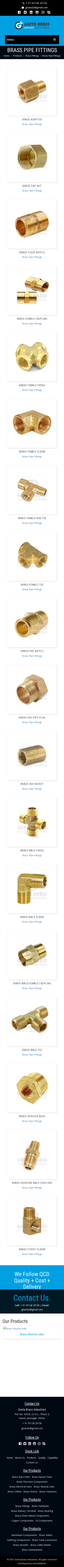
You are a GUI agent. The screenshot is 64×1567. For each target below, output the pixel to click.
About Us (20, 1457)
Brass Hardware (40, 1506)
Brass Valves (46, 1535)
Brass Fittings (32, 55)
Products (17, 55)
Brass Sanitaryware (32, 1549)
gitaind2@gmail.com (36, 7)
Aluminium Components (24, 1535)
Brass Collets (14, 1491)
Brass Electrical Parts (21, 1486)
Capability (53, 1457)
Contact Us (32, 1462)
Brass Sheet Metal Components (32, 1515)
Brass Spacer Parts (42, 1476)
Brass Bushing (45, 1510)
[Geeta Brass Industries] (32, 25)
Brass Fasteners (48, 1491)
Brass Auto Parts (21, 1476)
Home (7, 55)
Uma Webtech (39, 1563)
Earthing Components (18, 1540)
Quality (42, 1457)
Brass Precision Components (32, 1481)
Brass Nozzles (20, 1544)
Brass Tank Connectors (44, 1540)
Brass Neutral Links (44, 1486)
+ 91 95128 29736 (36, 3)
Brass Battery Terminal (23, 1510)
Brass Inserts (30, 1491)
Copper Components (22, 1520)
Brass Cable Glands (40, 1544)
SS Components (44, 1520)
